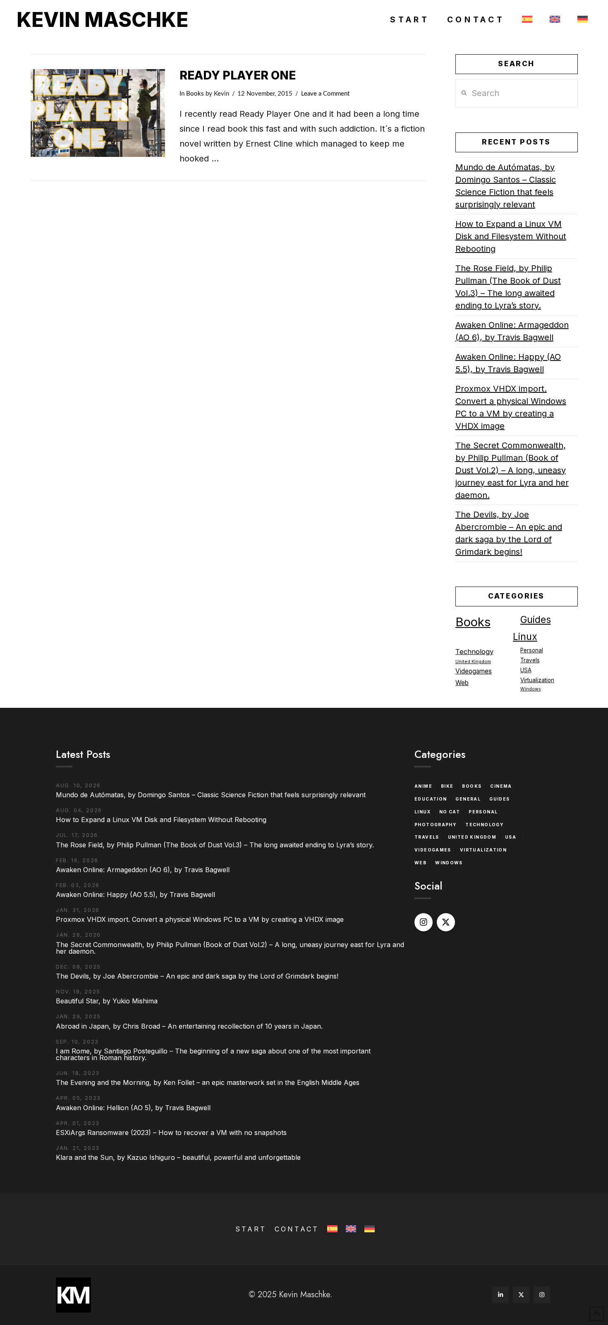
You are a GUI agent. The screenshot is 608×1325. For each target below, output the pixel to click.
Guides (535, 619)
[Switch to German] (581, 20)
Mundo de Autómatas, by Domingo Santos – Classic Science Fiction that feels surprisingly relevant (505, 185)
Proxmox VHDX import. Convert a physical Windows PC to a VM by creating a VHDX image (510, 407)
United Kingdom (473, 661)
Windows (530, 689)
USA (525, 670)
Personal (531, 650)
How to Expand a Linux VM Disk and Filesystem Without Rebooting (510, 236)
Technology (474, 651)
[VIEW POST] (98, 113)
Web (462, 683)
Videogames (473, 671)
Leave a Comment (325, 94)
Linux (525, 636)
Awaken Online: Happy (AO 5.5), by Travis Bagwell (508, 363)
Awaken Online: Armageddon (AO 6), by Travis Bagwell (512, 331)
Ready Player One (238, 75)
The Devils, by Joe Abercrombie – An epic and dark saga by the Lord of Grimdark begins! (508, 533)
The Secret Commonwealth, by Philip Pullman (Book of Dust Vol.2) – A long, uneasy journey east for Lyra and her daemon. (512, 470)
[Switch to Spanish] (526, 20)
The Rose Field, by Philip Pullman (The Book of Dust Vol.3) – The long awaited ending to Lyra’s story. (508, 286)
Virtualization (537, 680)
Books (195, 94)
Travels (530, 660)
